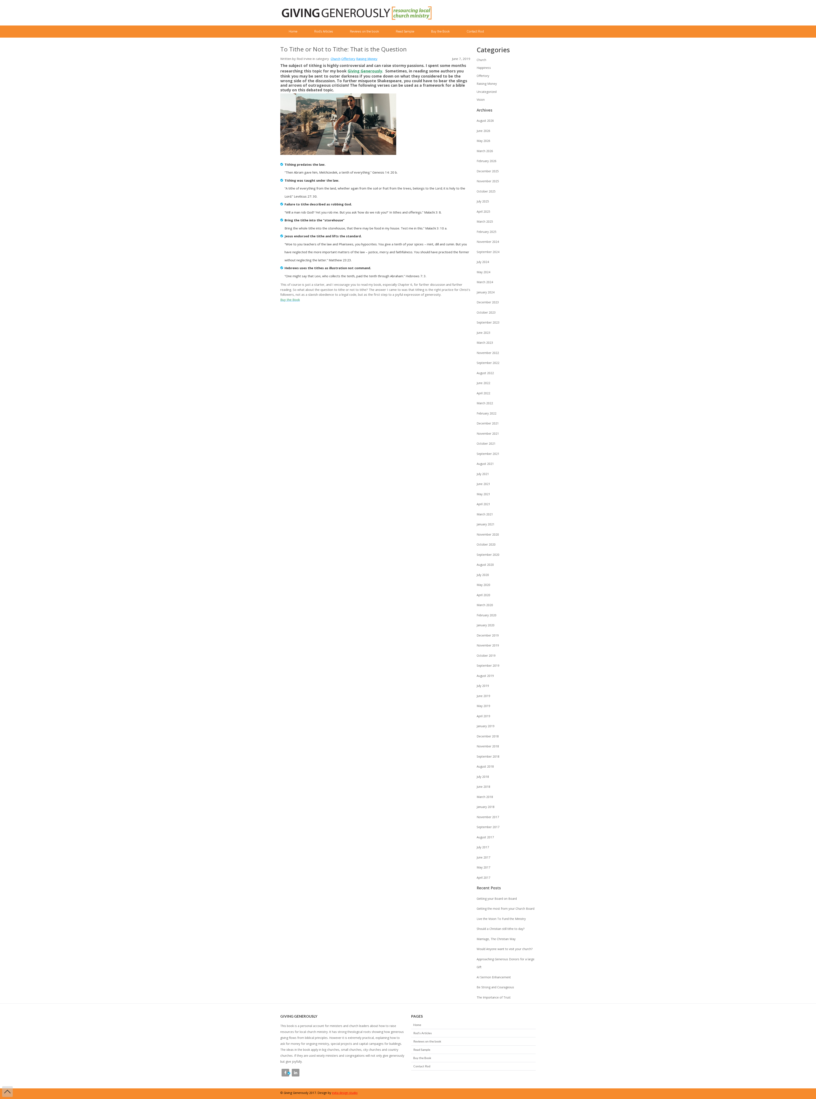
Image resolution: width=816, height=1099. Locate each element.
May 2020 (483, 585)
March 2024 (485, 282)
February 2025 (486, 232)
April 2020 (483, 595)
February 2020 (486, 615)
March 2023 (485, 343)
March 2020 (485, 605)
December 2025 (488, 171)
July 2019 (483, 686)
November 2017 (488, 817)
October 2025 (486, 191)
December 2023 (488, 302)
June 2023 (483, 333)
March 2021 (485, 514)
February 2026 (486, 161)
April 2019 (483, 716)
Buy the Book (440, 31)
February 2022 (486, 413)
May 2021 (483, 494)
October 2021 (486, 443)
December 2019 (488, 635)
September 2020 (488, 555)
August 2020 (485, 565)
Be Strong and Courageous (495, 987)
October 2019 (486, 655)
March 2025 (485, 221)
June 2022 (483, 383)
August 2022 (485, 373)
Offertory (348, 59)
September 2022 (488, 363)
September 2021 (488, 454)
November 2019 (488, 645)
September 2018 (488, 756)
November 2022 (488, 353)
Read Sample (405, 31)
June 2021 (483, 484)
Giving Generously (365, 71)
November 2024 (488, 242)
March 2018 (485, 797)
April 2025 (483, 211)
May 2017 (483, 867)
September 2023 (488, 322)
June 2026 (483, 131)
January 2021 (485, 524)
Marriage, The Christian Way (496, 939)
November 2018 (488, 746)
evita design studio (345, 1093)
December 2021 (488, 423)
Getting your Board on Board (497, 899)
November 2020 (488, 534)
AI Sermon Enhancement (494, 977)
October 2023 (486, 312)
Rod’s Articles (323, 31)
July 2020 (483, 575)
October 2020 (486, 544)
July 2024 (483, 262)
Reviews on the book (364, 31)
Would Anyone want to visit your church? (505, 949)
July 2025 (483, 201)
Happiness (484, 68)
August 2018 (485, 766)
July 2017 (483, 847)
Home (293, 31)
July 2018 (483, 777)
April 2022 (483, 393)
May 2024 (483, 272)
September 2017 (488, 827)
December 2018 (488, 736)
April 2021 (483, 504)
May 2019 (483, 706)
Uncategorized (487, 92)
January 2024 (485, 292)
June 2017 (483, 857)
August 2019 (485, 676)
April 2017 (483, 878)
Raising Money (366, 59)
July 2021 (483, 474)
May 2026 (483, 141)
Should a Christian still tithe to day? (500, 929)
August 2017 (485, 837)
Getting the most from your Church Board (505, 909)
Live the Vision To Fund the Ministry (501, 919)
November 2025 (488, 181)
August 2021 (485, 464)
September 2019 (488, 665)
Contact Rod (475, 31)
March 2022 (485, 403)
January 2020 (485, 625)
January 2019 (485, 726)
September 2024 (488, 252)
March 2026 (485, 151)
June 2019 (483, 696)
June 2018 (483, 787)
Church (335, 59)
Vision (481, 100)
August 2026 (485, 121)
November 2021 (488, 433)
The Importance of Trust (494, 997)
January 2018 (485, 807)
